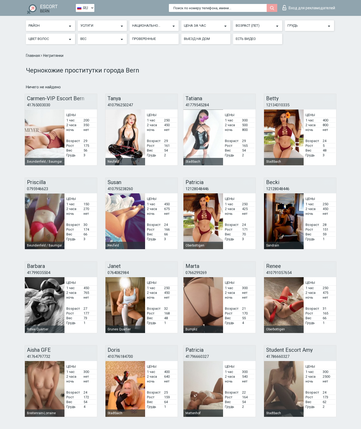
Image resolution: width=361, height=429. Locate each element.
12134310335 (277, 105)
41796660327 (197, 356)
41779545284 (197, 105)
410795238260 (120, 188)
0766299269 (196, 272)
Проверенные (144, 39)
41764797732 (38, 356)
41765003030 (38, 105)
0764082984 (118, 272)
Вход (312, 8)
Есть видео (246, 39)
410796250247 (120, 105)
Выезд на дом (197, 39)
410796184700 (120, 356)
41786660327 (277, 356)
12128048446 (197, 188)
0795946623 (37, 188)
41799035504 (38, 272)
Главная (33, 55)
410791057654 (278, 272)
